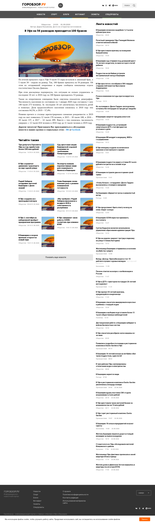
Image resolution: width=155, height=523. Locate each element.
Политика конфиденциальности (75, 495)
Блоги (35, 498)
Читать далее (36, 151)
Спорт (35, 495)
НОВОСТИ (41, 14)
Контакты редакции (70, 498)
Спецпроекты (38, 507)
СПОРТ (54, 14)
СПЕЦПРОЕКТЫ (111, 14)
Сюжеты (36, 504)
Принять (145, 519)
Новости (36, 491)
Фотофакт (37, 501)
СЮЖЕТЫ (95, 14)
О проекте (67, 491)
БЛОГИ (66, 14)
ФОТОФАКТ (80, 14)
